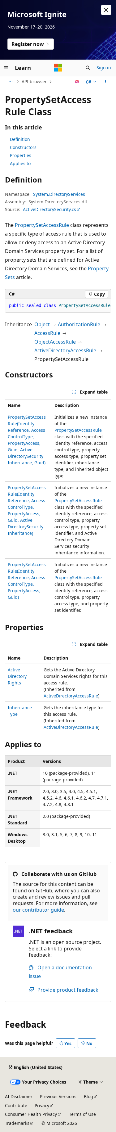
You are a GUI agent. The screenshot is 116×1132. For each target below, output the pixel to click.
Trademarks (17, 1123)
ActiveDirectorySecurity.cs (49, 209)
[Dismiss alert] (106, 10)
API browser (34, 81)
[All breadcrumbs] (10, 82)
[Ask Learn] (77, 82)
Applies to (20, 163)
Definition (20, 139)
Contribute (16, 1105)
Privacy (42, 1105)
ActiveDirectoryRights (17, 676)
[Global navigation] (6, 67)
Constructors (23, 147)
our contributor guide (38, 909)
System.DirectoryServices (59, 194)
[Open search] (88, 67)
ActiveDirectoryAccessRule (65, 350)
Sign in (104, 67)
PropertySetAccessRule (42, 225)
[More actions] (105, 82)
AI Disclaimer (18, 1096)
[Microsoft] (58, 68)
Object (42, 324)
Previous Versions (58, 1096)
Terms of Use (82, 1114)
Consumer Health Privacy (31, 1114)
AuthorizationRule (79, 324)
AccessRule (47, 333)
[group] (58, 306)
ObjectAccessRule (55, 341)
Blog (88, 1096)
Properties (20, 155)
